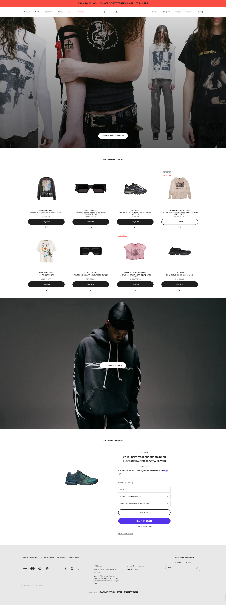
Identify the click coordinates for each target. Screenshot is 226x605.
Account (178, 12)
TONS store (98, 566)
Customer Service (47, 557)
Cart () (200, 12)
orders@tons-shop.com (135, 566)
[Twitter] (129, 483)
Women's (26, 12)
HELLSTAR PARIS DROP (113, 365)
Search (154, 12)
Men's (37, 12)
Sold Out (180, 222)
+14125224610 (132, 570)
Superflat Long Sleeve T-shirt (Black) (46, 212)
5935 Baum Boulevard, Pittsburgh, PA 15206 (106, 571)
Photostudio (81, 12)
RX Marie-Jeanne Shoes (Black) (179, 275)
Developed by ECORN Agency (32, 585)
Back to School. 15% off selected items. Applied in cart (113, 3)
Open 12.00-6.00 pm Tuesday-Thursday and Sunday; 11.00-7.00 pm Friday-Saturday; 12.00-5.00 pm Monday (106, 579)
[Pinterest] (132, 483)
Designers (48, 12)
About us (24, 557)
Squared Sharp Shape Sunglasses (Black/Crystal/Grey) (90, 213)
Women (179, 562)
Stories (60, 12)
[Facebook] (125, 483)
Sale (69, 12)
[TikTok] (78, 568)
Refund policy (74, 557)
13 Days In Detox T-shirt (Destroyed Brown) (135, 276)
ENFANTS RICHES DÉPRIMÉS (113, 136)
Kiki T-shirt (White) (46, 275)
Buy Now (46, 222)
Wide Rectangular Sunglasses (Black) (91, 275)
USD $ (164, 12)
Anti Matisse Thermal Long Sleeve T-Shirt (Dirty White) (180, 213)
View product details (125, 533)
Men (189, 562)
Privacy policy (62, 557)
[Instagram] (72, 568)
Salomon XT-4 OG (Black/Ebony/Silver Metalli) (135, 213)
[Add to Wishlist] (46, 227)
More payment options (144, 526)
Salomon (144, 452)
